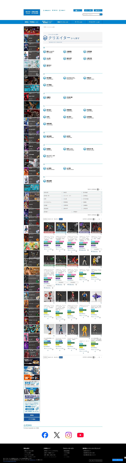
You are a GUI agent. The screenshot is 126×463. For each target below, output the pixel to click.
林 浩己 (69, 137)
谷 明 (48, 117)
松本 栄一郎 (90, 149)
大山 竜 (49, 59)
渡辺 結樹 (49, 181)
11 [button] (99, 219)
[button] (101, 189)
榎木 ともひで (50, 52)
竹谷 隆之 (90, 110)
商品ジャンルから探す (29, 450)
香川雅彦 (50, 78)
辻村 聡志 (90, 117)
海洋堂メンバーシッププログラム (51, 450)
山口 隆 (70, 169)
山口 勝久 (50, 169)
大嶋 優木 (69, 52)
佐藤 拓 (48, 98)
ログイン (66, 454)
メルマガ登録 (66, 452)
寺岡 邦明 (50, 124)
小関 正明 (89, 59)
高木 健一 (49, 110)
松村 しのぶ (70, 149)
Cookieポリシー (33, 459)
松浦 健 (49, 149)
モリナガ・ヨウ (51, 156)
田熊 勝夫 (69, 110)
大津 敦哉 (89, 52)
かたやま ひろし (71, 78)
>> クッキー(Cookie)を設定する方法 (9, 461)
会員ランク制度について (49, 452)
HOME (45, 27)
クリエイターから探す (29, 454)
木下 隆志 (50, 85)
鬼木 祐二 (49, 66)
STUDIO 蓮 (69, 98)
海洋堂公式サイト (87, 450)
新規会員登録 (66, 450)
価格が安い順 (50, 357)
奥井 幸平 (69, 59)
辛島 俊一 (90, 78)
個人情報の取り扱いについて (90, 454)
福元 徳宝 (50, 137)
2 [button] (99, 189)
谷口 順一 (70, 117)
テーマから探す (28, 452)
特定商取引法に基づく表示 (89, 452)
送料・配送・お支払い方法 (49, 454)
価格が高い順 (56, 357)
